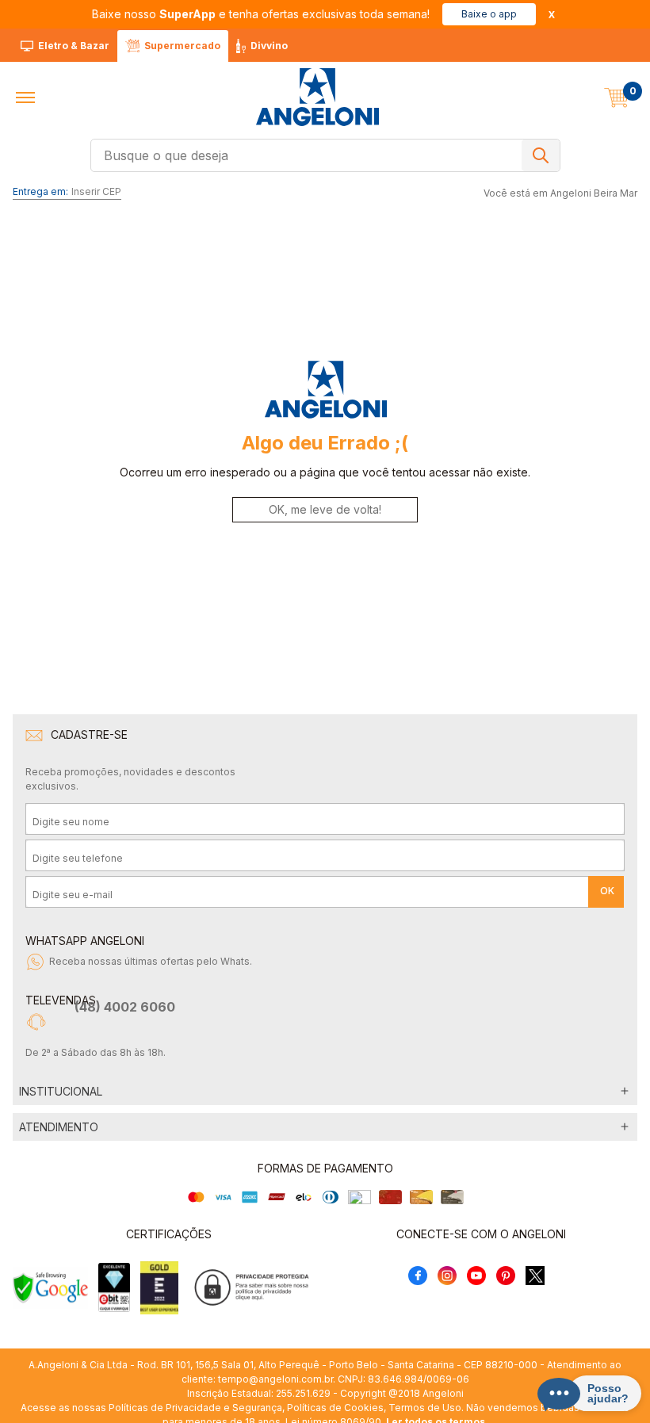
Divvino (269, 46)
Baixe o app (489, 14)
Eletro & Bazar (73, 46)
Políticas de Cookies (335, 1407)
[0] (617, 97)
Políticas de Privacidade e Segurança (195, 1407)
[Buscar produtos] (541, 155)
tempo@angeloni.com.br (275, 1379)
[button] (25, 97)
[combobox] (325, 155)
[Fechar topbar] (551, 14)
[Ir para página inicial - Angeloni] (317, 97)
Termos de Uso (424, 1407)
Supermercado (182, 46)
